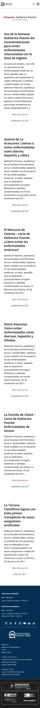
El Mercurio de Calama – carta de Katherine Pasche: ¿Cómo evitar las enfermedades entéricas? (17, 240)
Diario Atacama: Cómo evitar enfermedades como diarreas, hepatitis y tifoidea (19, 332)
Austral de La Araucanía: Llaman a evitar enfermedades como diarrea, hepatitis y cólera (19, 147)
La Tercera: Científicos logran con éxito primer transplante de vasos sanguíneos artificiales (19, 515)
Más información (20, 114)
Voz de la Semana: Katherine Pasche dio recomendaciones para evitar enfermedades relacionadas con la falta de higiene (19, 46)
